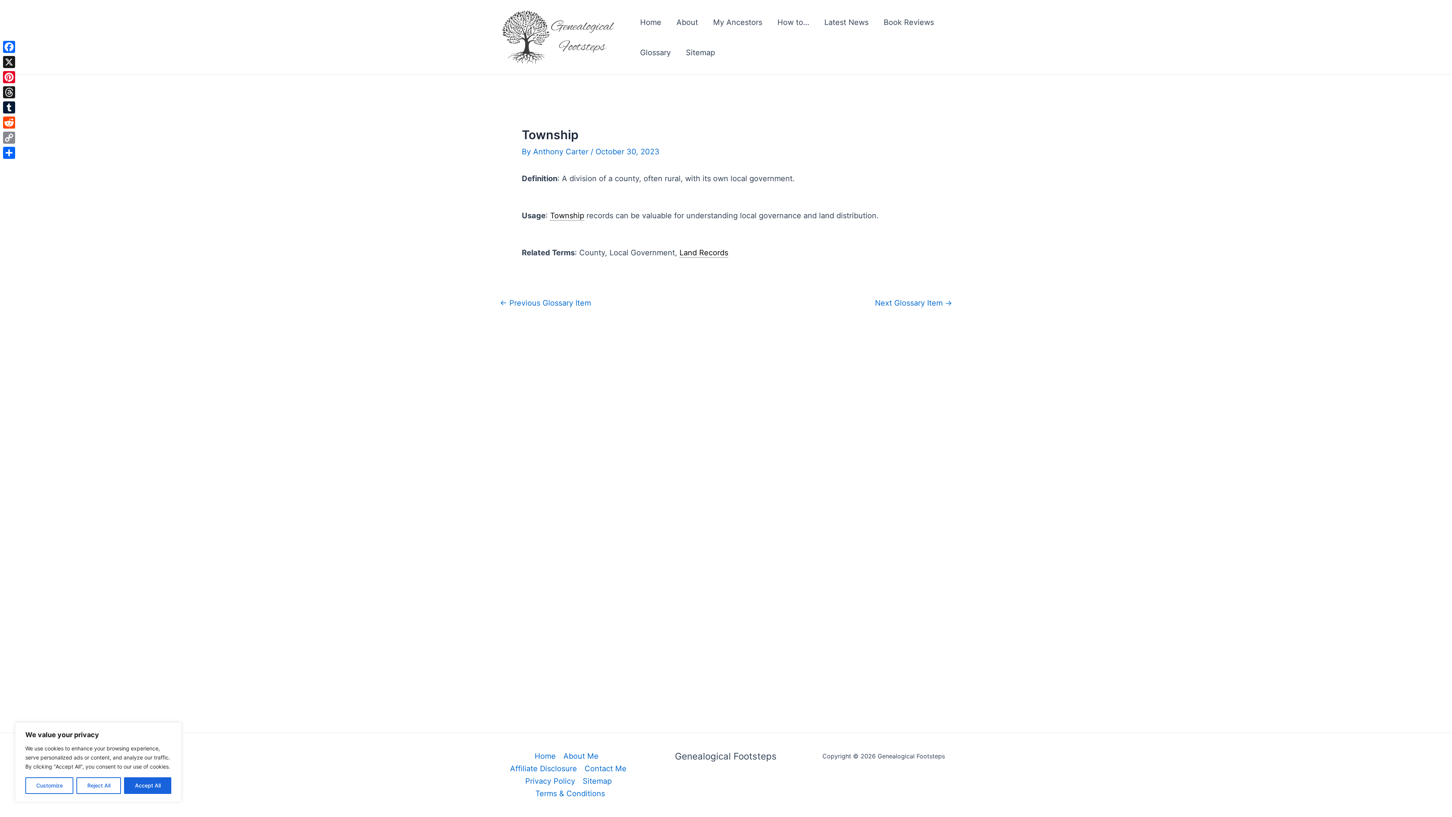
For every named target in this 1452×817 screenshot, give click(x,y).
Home (650, 22)
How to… (793, 22)
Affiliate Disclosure (543, 768)
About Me (581, 756)
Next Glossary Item (913, 303)
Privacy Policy (550, 781)
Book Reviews (909, 22)
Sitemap (700, 52)
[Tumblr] (9, 107)
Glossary (655, 52)
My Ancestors (737, 22)
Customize (49, 785)
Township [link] (567, 215)
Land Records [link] (703, 252)
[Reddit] (9, 122)
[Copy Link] (9, 137)
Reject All (98, 785)
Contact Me (606, 768)
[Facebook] (9, 46)
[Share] (9, 152)
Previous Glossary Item (545, 303)
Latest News (846, 22)
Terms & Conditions (570, 793)
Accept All (148, 785)
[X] (9, 62)
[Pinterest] (9, 77)
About (687, 22)
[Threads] (9, 92)
